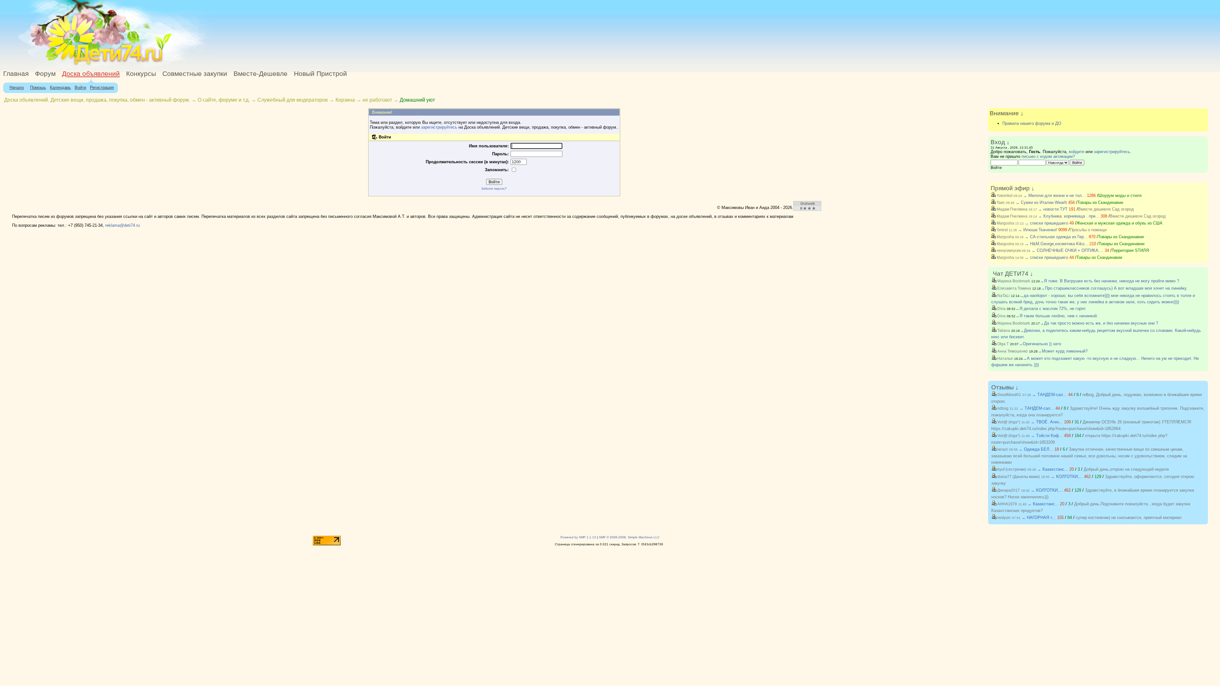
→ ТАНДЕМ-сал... (1049, 394)
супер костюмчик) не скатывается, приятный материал (1129, 517)
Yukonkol (1004, 195)
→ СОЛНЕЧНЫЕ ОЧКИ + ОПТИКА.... (1067, 250)
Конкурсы (141, 73)
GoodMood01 (1008, 395)
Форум (45, 73)
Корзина (345, 100)
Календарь (60, 87)
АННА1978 (1006, 504)
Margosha (1005, 223)
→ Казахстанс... (1052, 469)
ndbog (1002, 408)
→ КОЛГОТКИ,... (1067, 476)
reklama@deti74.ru (122, 225)
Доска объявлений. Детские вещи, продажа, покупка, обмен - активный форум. (97, 100)
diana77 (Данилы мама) (1018, 476)
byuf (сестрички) (1011, 469)
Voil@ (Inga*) (1008, 422)
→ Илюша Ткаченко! (1037, 229)
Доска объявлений (91, 73)
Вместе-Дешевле (261, 73)
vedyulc (1003, 517)
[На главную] (58, 65)
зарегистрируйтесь (439, 127)
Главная (16, 73)
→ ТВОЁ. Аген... (1047, 422)
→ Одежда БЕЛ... (1036, 449)
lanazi (1002, 449)
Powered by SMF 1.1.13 (578, 537)
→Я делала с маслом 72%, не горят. (1051, 308)
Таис (1000, 202)
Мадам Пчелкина (1011, 209)
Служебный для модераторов (292, 100)
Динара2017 (1008, 490)
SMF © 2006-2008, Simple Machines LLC (629, 537)
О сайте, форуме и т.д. (224, 100)
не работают (377, 100)
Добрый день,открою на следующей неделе (1126, 469)
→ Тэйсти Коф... (1047, 435)
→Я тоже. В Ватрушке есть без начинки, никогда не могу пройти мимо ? (1109, 281)
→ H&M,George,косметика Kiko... (1056, 243)
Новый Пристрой (320, 73)
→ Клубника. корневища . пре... (1068, 216)
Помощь (38, 87)
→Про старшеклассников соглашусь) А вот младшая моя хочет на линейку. (1114, 288)
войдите (1076, 151)
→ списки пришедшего (1046, 223)
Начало (17, 87)
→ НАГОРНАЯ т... (1038, 517)
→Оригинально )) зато (1040, 343)
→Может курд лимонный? (1063, 351)
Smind (1002, 230)
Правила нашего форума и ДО (1031, 123)
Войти (80, 87)
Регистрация (102, 87)
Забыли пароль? (494, 188)
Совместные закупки (194, 73)
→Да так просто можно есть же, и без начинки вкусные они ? (1099, 323)
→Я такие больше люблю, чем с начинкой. (1056, 315)
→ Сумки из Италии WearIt (1041, 202)
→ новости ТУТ (1053, 209)
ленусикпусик (1008, 250)
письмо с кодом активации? (1048, 156)
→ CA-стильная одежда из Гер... (1056, 236)
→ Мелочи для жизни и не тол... (1054, 195)
